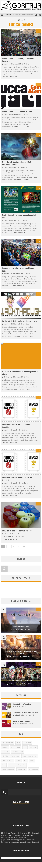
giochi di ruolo (17, 752)
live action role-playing (17, 765)
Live (3, 765)
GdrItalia (33, 747)
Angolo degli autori (9, 536)
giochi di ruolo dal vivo (10, 756)
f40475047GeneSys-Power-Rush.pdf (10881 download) (20, 842)
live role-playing (8, 769)
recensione (22, 769)
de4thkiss (7, 377)
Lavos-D (6, 64)
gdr (25, 747)
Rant (25, 64)
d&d (18, 743)
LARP (32, 760)
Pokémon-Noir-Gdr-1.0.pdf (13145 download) (17, 835)
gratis (18, 760)
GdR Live (5, 752)
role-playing (33, 769)
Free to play (15, 747)
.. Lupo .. (6, 533)
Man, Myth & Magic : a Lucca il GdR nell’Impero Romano (16, 163)
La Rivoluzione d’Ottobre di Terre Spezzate (25, 713)
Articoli (26, 114)
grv (25, 760)
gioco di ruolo (7, 760)
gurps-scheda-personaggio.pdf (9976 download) (18, 840)
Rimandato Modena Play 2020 (21, 721)
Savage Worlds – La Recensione (22, 704)
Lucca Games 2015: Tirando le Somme (17, 111)
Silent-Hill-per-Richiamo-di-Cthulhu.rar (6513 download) (20, 833)
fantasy (5, 747)
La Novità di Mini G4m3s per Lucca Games (19, 321)
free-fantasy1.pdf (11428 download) (13, 837)
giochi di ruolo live (29, 756)
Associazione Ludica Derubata (23, 15)
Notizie (25, 167)
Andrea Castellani (20, 715)
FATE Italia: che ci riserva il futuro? (17, 530)
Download (6, 273)
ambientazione (7, 743)
